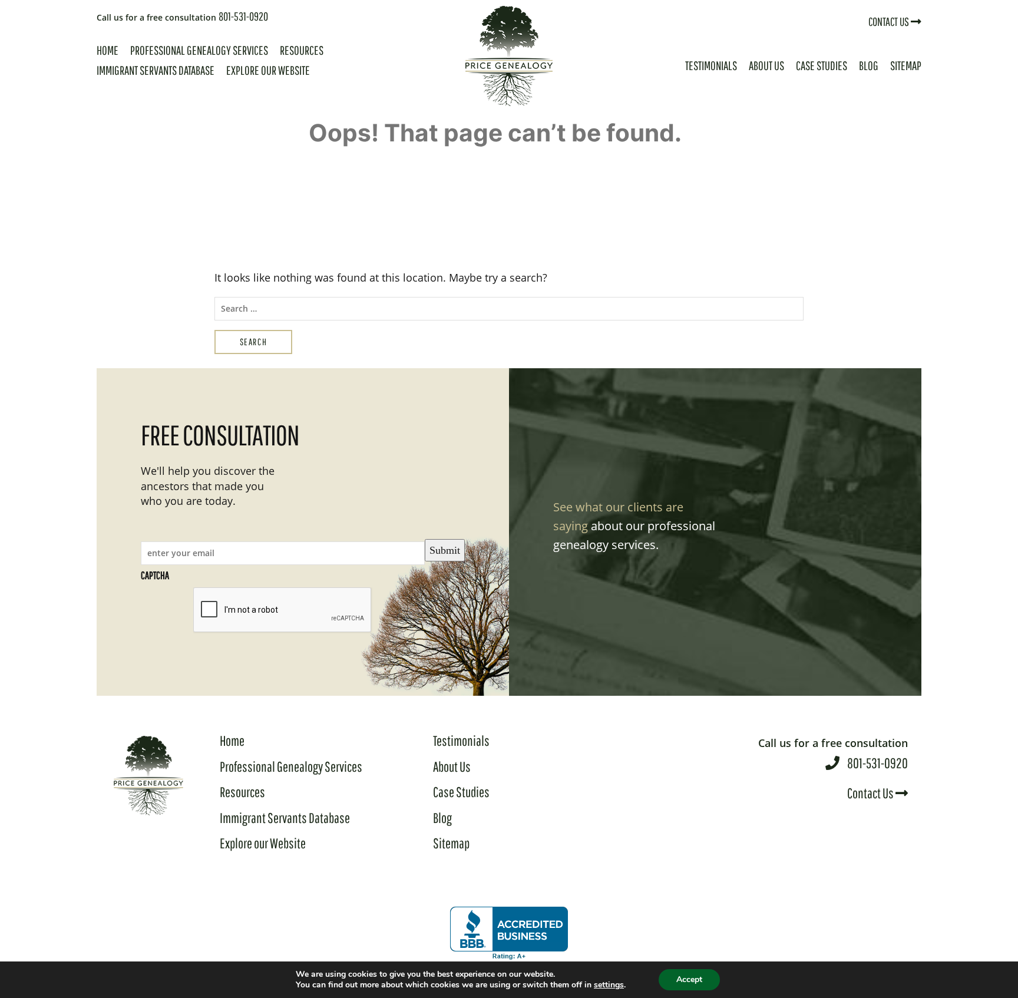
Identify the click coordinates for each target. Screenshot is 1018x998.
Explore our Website (268, 70)
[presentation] (282, 610)
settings (609, 985)
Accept (689, 979)
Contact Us (889, 21)
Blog (868, 65)
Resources (301, 50)
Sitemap (905, 65)
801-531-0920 (182, 16)
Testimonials (711, 65)
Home (107, 50)
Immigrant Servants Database (155, 70)
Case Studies (821, 65)
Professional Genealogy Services (199, 50)
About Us (766, 65)
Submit (444, 550)
